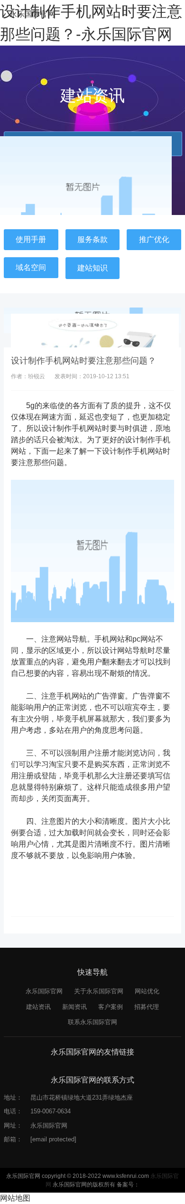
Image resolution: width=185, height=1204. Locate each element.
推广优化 (154, 239)
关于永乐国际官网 (98, 991)
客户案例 (110, 1006)
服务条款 (92, 239)
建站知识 (92, 268)
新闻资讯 (74, 1006)
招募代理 (146, 1006)
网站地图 (15, 1198)
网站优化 (147, 991)
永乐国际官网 (32, 14)
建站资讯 (38, 1006)
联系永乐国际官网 (92, 1022)
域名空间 (31, 267)
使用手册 (31, 239)
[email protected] (53, 1139)
